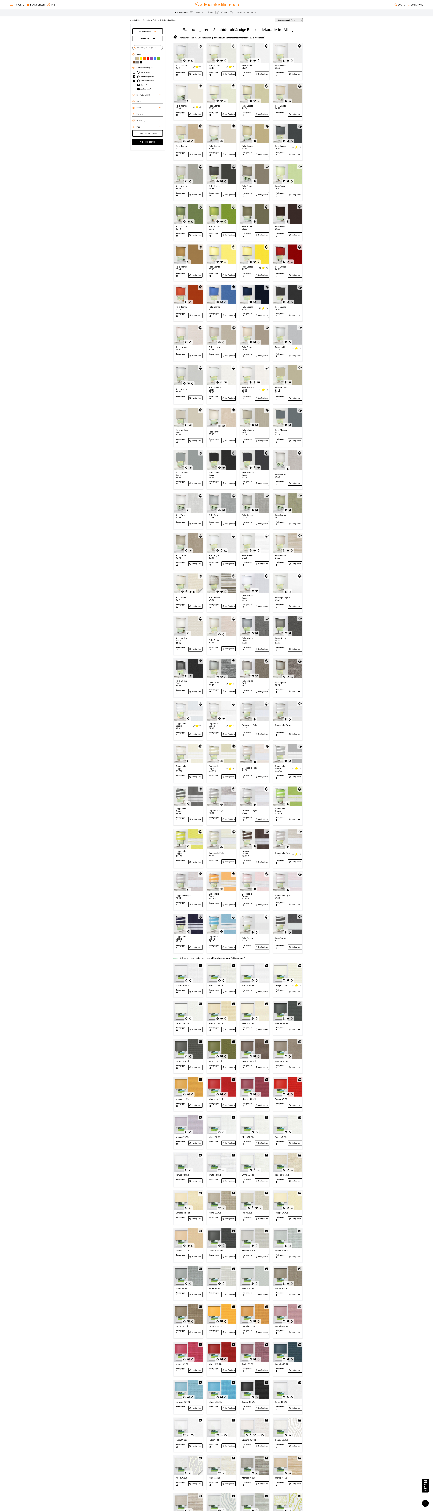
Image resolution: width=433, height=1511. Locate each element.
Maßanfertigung (144, 31)
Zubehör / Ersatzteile (147, 133)
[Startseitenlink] (216, 4)
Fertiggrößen (145, 38)
